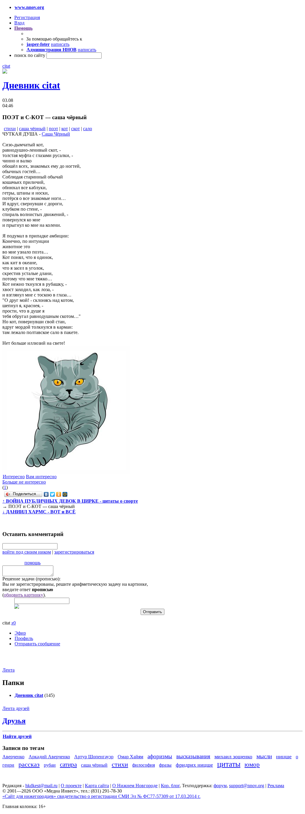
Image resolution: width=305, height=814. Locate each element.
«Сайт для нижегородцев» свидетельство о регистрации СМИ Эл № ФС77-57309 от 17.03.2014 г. (101, 796)
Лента (8, 669)
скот (75, 128)
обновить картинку (23, 594)
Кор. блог (170, 785)
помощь (32, 562)
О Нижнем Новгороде (135, 785)
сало (87, 128)
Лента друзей (15, 708)
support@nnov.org (246, 785)
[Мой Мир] (65, 494)
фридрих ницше (194, 765)
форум (220, 785)
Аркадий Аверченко (49, 756)
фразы (165, 765)
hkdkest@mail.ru (41, 785)
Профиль (24, 638)
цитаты (228, 764)
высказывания (193, 756)
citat (6, 66)
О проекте (71, 785)
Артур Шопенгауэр (93, 756)
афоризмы (159, 756)
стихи (10, 128)
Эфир (20, 633)
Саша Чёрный (56, 133)
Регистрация (27, 17)
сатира (68, 764)
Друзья (14, 721)
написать (60, 44)
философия (143, 765)
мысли (264, 756)
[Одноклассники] (59, 494)
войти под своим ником (26, 551)
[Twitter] (52, 494)
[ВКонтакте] (46, 494)
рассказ (29, 764)
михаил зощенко (233, 756)
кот (64, 128)
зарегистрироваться (74, 551)
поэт (53, 128)
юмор (252, 764)
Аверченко (13, 756)
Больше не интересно (24, 481)
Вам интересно (41, 476)
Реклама (275, 785)
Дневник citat (31, 85)
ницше (284, 756)
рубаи (50, 765)
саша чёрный (32, 128)
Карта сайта (97, 785)
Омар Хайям (130, 756)
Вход (19, 22)
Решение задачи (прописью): (31, 578)
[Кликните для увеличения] (4, 71)
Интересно (14, 476)
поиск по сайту (29, 55)
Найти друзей (17, 736)
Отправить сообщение (37, 643)
